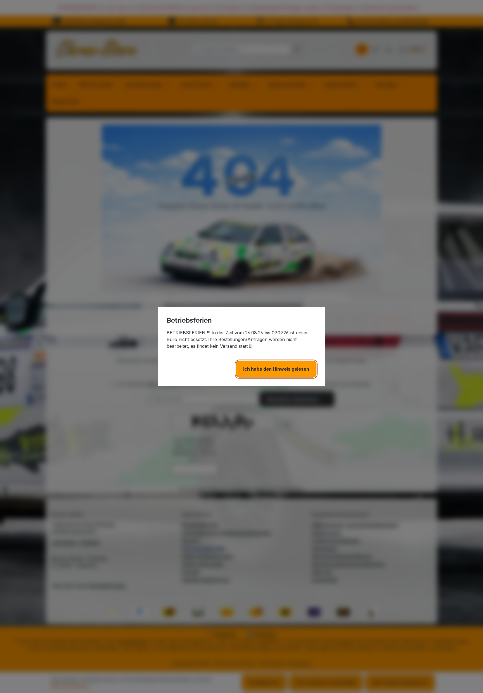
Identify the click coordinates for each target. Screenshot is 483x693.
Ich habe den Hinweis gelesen (276, 369)
